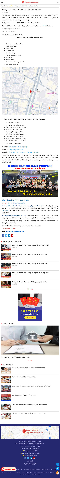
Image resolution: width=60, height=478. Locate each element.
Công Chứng (46, 469)
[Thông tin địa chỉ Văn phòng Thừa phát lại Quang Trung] (6, 275)
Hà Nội (45, 26)
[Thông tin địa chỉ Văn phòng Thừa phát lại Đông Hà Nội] (6, 247)
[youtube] (34, 458)
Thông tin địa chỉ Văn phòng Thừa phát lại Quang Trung (30, 272)
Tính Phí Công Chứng (6, 472)
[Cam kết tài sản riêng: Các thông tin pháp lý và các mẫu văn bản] (6, 407)
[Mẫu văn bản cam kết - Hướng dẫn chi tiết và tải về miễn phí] (6, 416)
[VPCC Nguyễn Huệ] (30, 2)
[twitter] (28, 458)
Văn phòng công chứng (25, 474)
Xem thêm (30, 289)
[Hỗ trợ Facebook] (57, 469)
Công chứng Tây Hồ (17, 469)
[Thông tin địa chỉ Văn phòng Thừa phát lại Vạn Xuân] (6, 284)
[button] (58, 339)
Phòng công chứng (36, 474)
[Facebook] (25, 458)
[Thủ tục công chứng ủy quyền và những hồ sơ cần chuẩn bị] (6, 370)
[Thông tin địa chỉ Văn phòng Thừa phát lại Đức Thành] (6, 256)
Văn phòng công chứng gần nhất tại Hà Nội (24, 395)
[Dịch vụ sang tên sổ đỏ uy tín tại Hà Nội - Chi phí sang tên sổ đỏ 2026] (6, 388)
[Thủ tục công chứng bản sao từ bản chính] (6, 379)
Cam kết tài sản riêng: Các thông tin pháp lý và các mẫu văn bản (30, 404)
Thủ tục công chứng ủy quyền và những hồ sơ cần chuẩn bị (28, 367)
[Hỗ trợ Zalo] (57, 464)
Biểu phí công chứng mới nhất (28, 472)
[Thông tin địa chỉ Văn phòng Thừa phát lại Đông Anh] (6, 266)
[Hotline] (3, 469)
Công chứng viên (9, 206)
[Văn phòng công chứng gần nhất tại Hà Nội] (6, 397)
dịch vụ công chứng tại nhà (16, 203)
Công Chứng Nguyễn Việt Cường (43, 472)
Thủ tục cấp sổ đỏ (54, 469)
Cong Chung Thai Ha (28, 469)
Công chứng (55, 472)
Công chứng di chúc (8, 357)
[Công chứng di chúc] (30, 340)
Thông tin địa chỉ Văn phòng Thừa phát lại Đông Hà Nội (30, 245)
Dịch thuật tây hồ (38, 469)
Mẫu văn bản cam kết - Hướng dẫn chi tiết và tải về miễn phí (28, 413)
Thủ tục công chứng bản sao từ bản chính (23, 377)
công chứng (5, 210)
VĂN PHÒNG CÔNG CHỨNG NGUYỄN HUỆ (15, 200)
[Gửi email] (57, 473)
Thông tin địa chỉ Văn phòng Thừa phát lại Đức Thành (30, 254)
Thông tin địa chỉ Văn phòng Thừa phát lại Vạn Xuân (29, 282)
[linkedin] (31, 458)
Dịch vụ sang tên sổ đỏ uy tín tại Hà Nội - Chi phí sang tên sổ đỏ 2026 (31, 386)
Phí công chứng (16, 472)
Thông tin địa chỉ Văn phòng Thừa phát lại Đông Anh (29, 263)
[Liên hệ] (30, 432)
